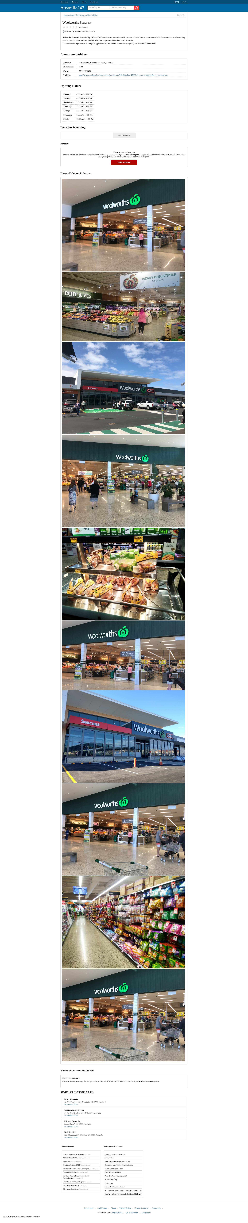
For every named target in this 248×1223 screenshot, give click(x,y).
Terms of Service (141, 1208)
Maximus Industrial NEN (76, 1165)
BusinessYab (117, 1213)
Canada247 (146, 1213)
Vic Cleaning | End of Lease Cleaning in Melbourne (123, 1190)
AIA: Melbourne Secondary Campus (117, 1161)
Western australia (69, 15)
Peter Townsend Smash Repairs (77, 1182)
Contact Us (94, 2)
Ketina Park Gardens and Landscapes (80, 1169)
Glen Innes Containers (75, 1189)
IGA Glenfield (70, 1132)
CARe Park (109, 1183)
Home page (64, 2)
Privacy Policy (125, 1208)
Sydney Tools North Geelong (115, 1154)
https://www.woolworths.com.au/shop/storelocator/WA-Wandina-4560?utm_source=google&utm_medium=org (123, 75)
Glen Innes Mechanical (75, 1185)
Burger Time (109, 1158)
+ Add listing (102, 1208)
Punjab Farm (72, 1161)
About (84, 2)
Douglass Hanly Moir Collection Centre (119, 1165)
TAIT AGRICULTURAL (76, 1158)
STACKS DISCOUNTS (113, 1172)
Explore (75, 2)
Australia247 (72, 7)
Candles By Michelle (75, 1172)
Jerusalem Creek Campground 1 (116, 1176)
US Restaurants (132, 1213)
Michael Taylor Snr (72, 1121)
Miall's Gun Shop (111, 1179)
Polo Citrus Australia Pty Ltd (115, 1187)
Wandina (94, 15)
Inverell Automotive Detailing (77, 1154)
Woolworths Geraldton (74, 1110)
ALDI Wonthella (71, 1099)
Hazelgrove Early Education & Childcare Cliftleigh (123, 1194)
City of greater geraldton (83, 15)
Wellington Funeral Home (114, 1169)
